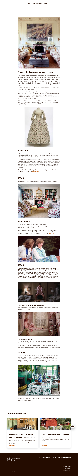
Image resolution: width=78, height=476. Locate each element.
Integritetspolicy (67, 470)
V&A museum (36, 171)
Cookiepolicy (68, 468)
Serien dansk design (37, 3)
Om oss (45, 3)
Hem (29, 3)
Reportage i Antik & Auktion (64, 457)
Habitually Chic (52, 233)
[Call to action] (22, 433)
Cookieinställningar (66, 466)
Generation (68, 471)
